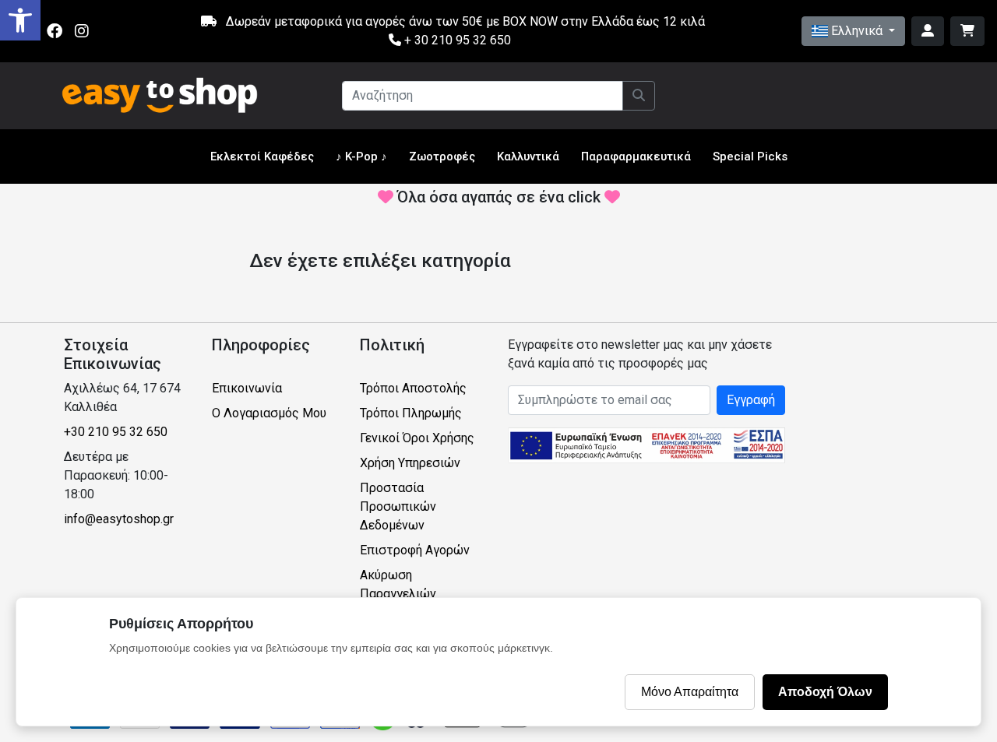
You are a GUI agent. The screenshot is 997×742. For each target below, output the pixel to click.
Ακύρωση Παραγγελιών (398, 584)
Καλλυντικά (528, 156)
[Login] (927, 31)
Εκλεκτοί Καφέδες (262, 156)
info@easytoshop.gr (119, 519)
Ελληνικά (857, 30)
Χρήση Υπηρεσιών (410, 462)
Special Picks (750, 156)
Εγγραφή (751, 399)
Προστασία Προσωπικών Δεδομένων (398, 506)
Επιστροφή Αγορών (415, 550)
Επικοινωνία (247, 388)
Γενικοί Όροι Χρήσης (417, 438)
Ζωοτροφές (442, 156)
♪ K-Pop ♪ (361, 156)
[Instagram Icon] (82, 31)
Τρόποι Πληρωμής (411, 413)
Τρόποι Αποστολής (413, 388)
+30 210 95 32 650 (115, 431)
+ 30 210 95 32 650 (456, 40)
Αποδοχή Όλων (825, 691)
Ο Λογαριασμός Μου (269, 413)
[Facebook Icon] (54, 31)
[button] (20, 20)
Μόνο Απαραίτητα (689, 691)
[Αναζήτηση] (638, 96)
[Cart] (967, 31)
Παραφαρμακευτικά (636, 156)
